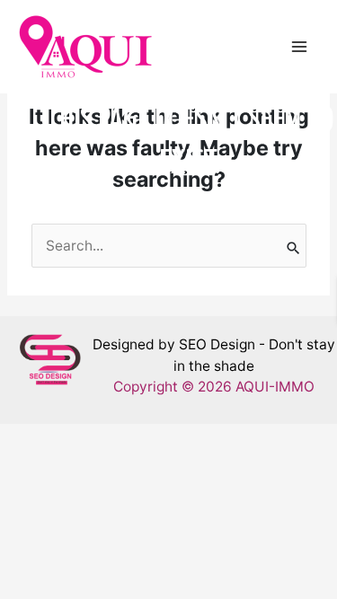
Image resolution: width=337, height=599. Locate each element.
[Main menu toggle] (299, 46)
